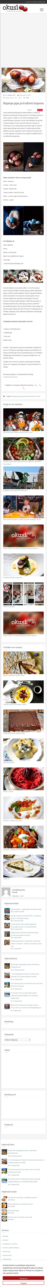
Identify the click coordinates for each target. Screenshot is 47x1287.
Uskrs (38, 396)
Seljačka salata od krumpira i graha (14, 704)
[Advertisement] (23, 39)
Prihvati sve (23, 1278)
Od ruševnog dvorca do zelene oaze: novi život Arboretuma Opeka (27, 985)
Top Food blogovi (9, 606)
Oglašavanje (41, 2)
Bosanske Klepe (13, 1210)
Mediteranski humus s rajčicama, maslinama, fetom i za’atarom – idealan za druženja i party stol (26, 943)
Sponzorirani (7, 1255)
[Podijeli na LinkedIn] (40, 385)
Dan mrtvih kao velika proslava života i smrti (17, 432)
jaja (21, 396)
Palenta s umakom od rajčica (12, 821)
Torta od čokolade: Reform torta (14, 733)
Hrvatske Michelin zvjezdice (12, 577)
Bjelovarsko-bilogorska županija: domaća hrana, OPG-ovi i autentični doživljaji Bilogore (26, 1006)
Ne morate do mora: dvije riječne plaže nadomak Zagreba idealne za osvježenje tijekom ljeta (24, 995)
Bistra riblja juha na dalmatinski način (20, 1204)
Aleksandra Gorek (25, 95)
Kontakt (34, 2)
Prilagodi (23, 1283)
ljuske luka (26, 396)
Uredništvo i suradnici (10, 1244)
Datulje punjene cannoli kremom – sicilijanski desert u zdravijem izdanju (26, 917)
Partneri (5, 1240)
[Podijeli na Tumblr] (23, 388)
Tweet (29, 110)
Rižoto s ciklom (8, 791)
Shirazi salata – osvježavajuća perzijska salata (26, 909)
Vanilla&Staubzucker (10, 377)
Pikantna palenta (9, 762)
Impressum (6, 1251)
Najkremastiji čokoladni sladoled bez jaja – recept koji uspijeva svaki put (25, 934)
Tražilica (28, 2)
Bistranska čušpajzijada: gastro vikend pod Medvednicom (25, 966)
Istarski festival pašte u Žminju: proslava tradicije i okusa (22, 519)
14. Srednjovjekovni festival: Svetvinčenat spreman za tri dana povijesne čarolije (25, 975)
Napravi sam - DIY (11, 98)
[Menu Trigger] (42, 10)
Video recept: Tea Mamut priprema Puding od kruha (20, 548)
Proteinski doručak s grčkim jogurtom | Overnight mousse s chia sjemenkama (24, 925)
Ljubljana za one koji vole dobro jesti (15, 490)
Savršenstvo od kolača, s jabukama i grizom (22, 1197)
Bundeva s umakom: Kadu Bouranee (15, 850)
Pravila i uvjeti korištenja (11, 1248)
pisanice (33, 396)
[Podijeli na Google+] (36, 385)
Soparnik (6, 879)
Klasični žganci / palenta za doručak (20, 1217)
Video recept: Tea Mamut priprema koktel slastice (20, 635)
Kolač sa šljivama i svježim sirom (13, 675)
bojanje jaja (15, 396)
